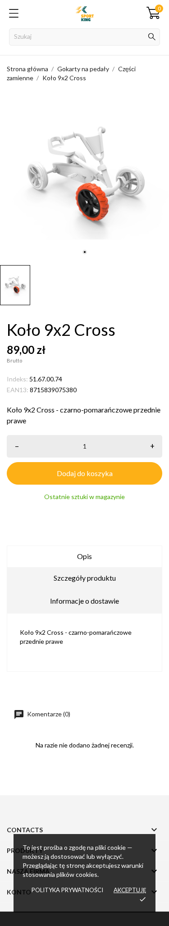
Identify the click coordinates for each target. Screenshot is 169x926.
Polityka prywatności (67, 890)
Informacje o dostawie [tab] (84, 600)
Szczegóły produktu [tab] (85, 577)
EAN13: (17, 390)
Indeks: (17, 379)
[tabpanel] (84, 176)
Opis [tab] (84, 556)
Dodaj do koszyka (85, 473)
